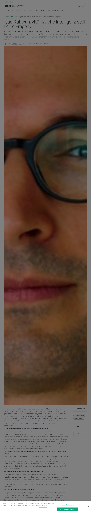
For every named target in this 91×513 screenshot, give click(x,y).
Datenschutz (43, 507)
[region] (45, 507)
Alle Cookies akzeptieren (67, 509)
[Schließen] (88, 507)
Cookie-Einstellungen (67, 505)
